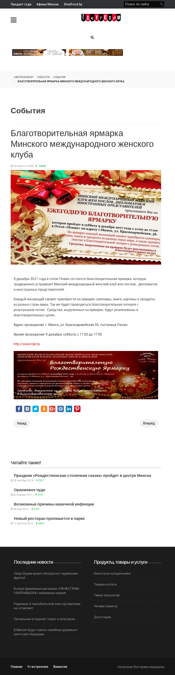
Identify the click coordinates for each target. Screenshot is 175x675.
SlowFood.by (73, 4)
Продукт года (21, 4)
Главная (16, 666)
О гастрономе (38, 666)
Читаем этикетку (106, 606)
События (59, 77)
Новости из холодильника (112, 573)
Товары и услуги (105, 584)
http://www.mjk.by (27, 344)
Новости (43, 77)
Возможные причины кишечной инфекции (54, 504)
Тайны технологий (107, 595)
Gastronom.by (24, 77)
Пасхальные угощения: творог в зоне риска (44, 619)
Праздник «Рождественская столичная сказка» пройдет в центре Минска (82, 475)
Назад (21, 423)
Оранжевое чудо (29, 489)
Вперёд (149, 423)
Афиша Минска (47, 4)
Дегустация (102, 617)
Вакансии (60, 666)
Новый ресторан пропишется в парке (49, 518)
